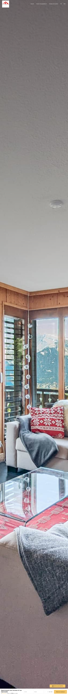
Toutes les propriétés (41, 3)
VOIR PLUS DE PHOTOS (58, 686)
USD (64, 3)
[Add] (52, 692)
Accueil (32, 3)
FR (61, 3)
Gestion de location (53, 3)
